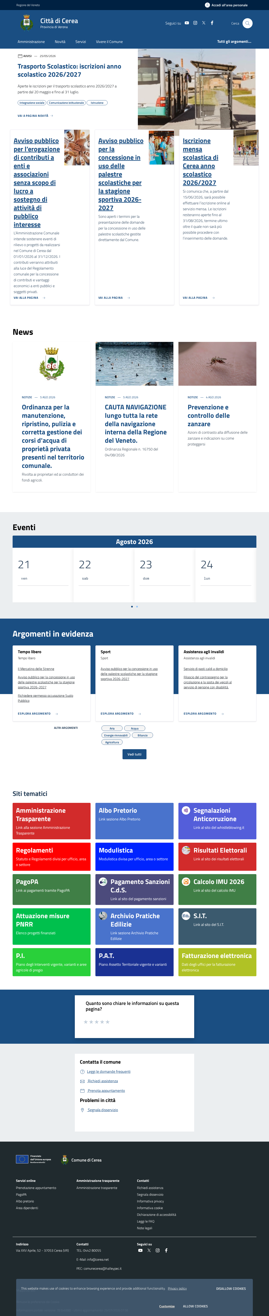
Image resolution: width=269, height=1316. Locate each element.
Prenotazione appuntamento (36, 1187)
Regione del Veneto (28, 5)
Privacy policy (177, 1288)
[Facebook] (210, 23)
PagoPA (21, 1194)
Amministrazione (31, 41)
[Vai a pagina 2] (137, 606)
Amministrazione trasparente (96, 1187)
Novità (60, 41)
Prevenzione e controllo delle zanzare (209, 415)
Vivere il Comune (109, 41)
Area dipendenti (27, 1207)
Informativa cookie (150, 1207)
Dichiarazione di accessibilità (156, 1214)
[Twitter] (202, 23)
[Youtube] (185, 23)
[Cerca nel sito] (248, 23)
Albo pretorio (25, 1201)
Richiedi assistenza (150, 1187)
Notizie (27, 397)
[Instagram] (193, 23)
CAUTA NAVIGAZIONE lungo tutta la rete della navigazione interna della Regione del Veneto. (136, 423)
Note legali (144, 1227)
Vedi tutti (134, 754)
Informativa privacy (150, 1201)
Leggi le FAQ (145, 1221)
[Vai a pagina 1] (132, 606)
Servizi (80, 41)
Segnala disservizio (150, 1194)
